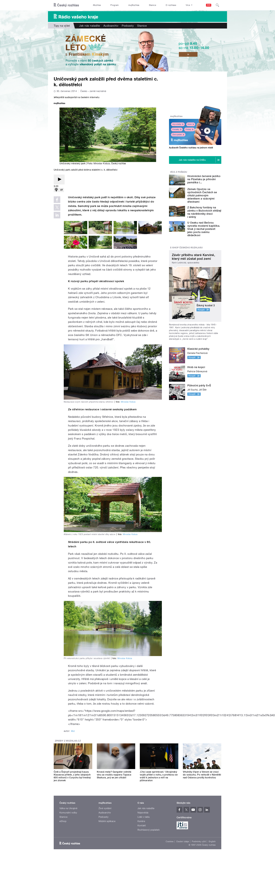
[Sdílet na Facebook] (57, 199)
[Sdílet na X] (57, 207)
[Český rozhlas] (66, 5)
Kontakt (142, 825)
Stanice (152, 5)
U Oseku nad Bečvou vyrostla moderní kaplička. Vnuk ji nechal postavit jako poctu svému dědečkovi (203, 229)
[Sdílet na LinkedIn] (57, 215)
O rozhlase (171, 5)
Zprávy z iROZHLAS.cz (68, 741)
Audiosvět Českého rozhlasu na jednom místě (191, 148)
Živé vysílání (177, 135)
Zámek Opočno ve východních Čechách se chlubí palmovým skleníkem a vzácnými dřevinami (202, 195)
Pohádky (175, 129)
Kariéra (141, 821)
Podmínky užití (199, 841)
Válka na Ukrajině (68, 808)
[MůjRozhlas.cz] (59, 103)
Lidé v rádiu (144, 817)
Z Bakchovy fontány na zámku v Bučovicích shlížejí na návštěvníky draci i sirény (204, 212)
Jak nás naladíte (89, 25)
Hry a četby (176, 124)
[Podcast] (56, 190)
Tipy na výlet (62, 25)
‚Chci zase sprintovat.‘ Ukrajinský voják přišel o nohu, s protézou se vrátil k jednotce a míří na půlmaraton (159, 776)
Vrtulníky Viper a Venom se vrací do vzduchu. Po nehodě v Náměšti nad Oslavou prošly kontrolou (202, 774)
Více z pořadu (178, 172)
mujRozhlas (133, 5)
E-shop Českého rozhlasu (186, 247)
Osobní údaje (182, 841)
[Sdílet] (61, 190)
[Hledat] (217, 5)
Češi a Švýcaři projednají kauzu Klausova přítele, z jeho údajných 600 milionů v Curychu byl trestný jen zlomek (72, 776)
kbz (73, 731)
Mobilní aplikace (107, 821)
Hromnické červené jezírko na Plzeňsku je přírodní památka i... (203, 179)
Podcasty (128, 25)
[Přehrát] (59, 179)
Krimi (190, 124)
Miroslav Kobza (102, 163)
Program (114, 5)
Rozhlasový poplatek (149, 829)
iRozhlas (97, 5)
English (212, 841)
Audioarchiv (110, 25)
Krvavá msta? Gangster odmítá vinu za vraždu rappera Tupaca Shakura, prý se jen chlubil (114, 774)
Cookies (169, 841)
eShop (62, 821)
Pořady (188, 129)
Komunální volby (68, 812)
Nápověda (143, 812)
